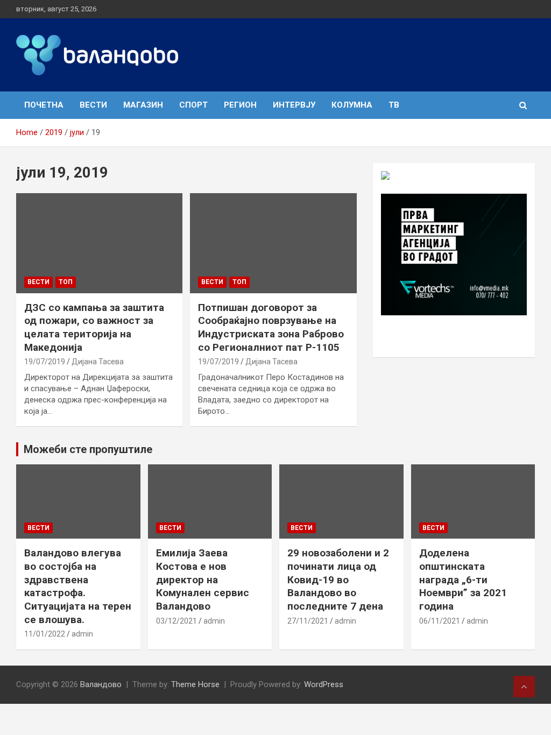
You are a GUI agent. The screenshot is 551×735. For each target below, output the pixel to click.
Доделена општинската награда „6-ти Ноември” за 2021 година (463, 579)
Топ (66, 282)
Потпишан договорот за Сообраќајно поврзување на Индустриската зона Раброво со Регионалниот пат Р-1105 (271, 327)
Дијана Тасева (98, 361)
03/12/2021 (176, 621)
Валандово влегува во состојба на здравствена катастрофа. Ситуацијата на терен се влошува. (77, 586)
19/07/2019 (44, 361)
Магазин (143, 105)
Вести (93, 105)
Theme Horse (195, 684)
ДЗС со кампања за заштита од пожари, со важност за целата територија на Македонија (94, 327)
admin (82, 634)
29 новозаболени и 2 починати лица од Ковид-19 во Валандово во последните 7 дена (338, 579)
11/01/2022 (44, 634)
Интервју (294, 105)
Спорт (193, 105)
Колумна (351, 105)
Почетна (43, 105)
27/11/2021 (307, 621)
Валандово (101, 684)
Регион (240, 105)
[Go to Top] (524, 686)
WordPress (323, 684)
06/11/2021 (439, 621)
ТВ (393, 105)
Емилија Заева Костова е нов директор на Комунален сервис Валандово (202, 579)
